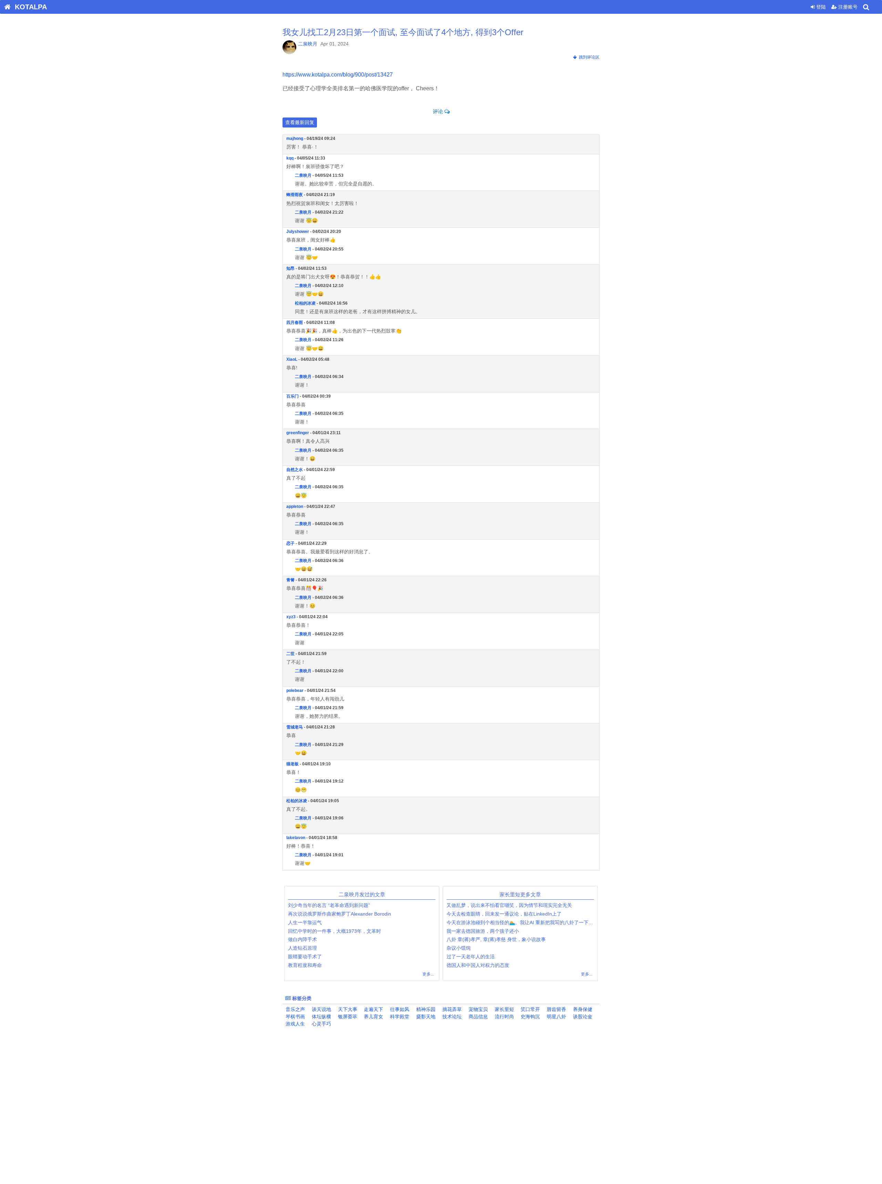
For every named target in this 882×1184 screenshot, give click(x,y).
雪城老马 (294, 727)
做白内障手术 (302, 939)
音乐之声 (294, 1009)
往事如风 (399, 1009)
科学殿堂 (399, 1016)
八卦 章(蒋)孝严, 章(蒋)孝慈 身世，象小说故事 (496, 939)
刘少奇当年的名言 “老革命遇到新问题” (329, 905)
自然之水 (294, 469)
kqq (290, 158)
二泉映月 (307, 44)
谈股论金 (582, 1016)
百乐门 (292, 396)
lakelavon (295, 837)
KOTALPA (29, 7)
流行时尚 (503, 1016)
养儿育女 (372, 1016)
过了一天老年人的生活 (471, 956)
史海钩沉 (529, 1016)
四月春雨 (294, 322)
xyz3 (291, 616)
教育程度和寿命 (305, 965)
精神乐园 (425, 1009)
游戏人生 (294, 1024)
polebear (295, 690)
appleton (294, 506)
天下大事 (347, 1009)
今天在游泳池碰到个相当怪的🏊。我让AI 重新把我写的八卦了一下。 (520, 922)
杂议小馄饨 (459, 948)
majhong (294, 138)
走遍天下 (372, 1009)
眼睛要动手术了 (305, 956)
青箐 (290, 580)
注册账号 (847, 7)
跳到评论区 (588, 57)
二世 (290, 653)
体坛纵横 (320, 1016)
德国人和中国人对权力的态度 (478, 965)
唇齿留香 (555, 1009)
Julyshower (297, 231)
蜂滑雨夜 (294, 194)
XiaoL (291, 359)
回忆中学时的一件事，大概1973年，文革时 (334, 931)
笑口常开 (529, 1009)
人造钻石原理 (302, 948)
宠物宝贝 (477, 1009)
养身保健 (582, 1009)
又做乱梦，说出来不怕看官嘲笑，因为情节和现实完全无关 (509, 905)
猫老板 (292, 764)
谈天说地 (320, 1009)
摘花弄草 (451, 1009)
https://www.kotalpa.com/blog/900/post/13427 (338, 75)
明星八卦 (555, 1016)
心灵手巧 (320, 1024)
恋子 (290, 543)
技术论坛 (451, 1016)
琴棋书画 (294, 1016)
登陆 (820, 7)
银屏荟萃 (347, 1016)
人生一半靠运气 (305, 922)
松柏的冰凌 (305, 303)
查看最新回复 (299, 122)
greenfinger (297, 432)
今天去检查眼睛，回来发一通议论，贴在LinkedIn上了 (504, 914)
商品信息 (477, 1016)
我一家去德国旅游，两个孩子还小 (483, 931)
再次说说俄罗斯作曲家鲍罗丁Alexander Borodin (339, 914)
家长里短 (503, 1009)
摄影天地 (425, 1016)
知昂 (290, 268)
